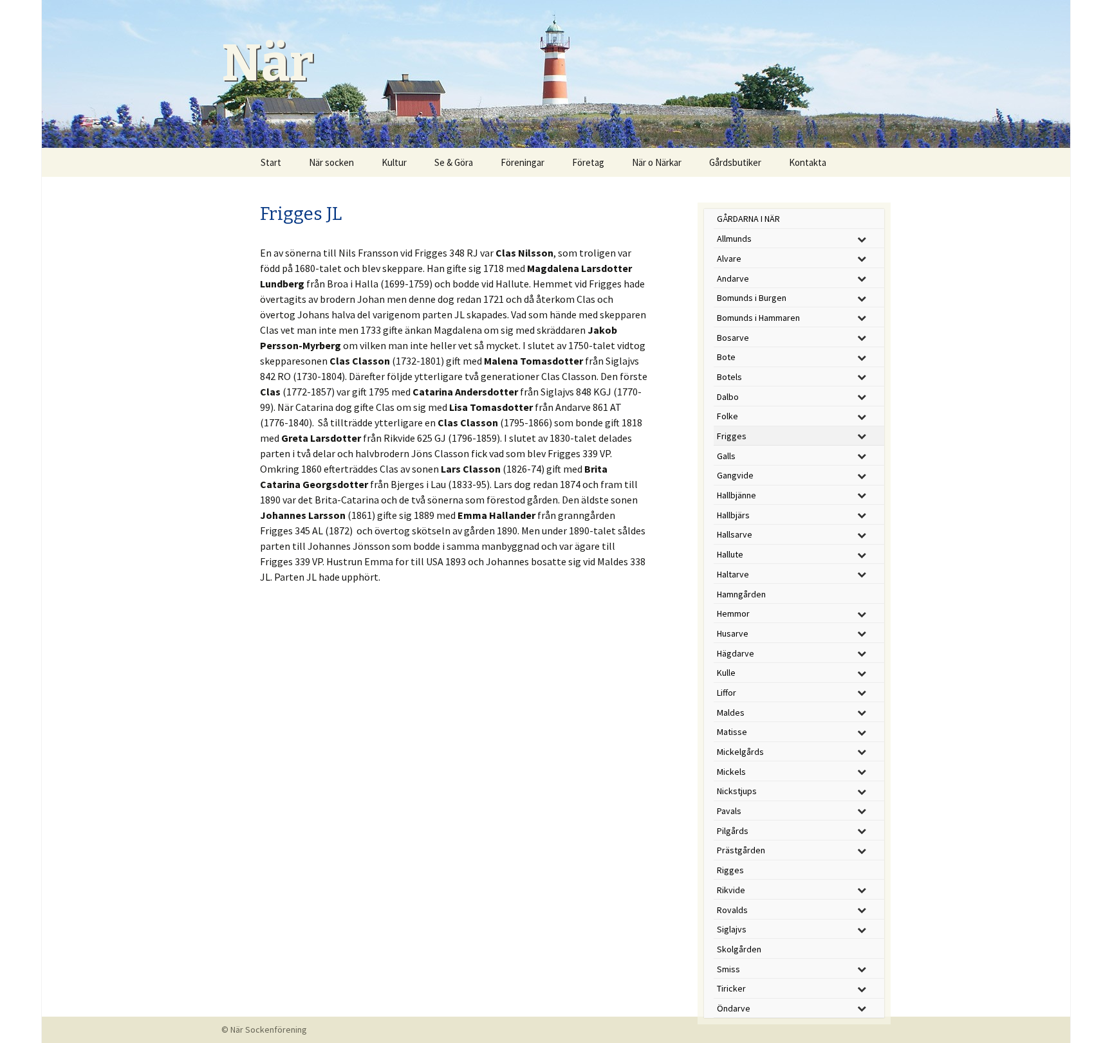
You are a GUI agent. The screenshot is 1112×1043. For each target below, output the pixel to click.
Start (271, 162)
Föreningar (522, 162)
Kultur (394, 162)
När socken (331, 162)
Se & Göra (453, 162)
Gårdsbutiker (735, 162)
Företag (588, 162)
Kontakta (807, 162)
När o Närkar (656, 162)
